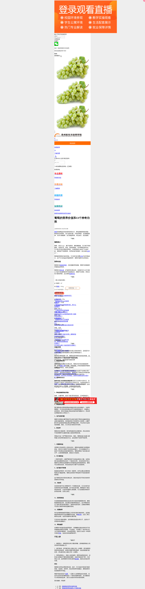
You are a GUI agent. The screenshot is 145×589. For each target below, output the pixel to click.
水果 (88, 251)
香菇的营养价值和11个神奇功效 (71, 588)
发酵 (66, 574)
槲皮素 (79, 514)
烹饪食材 (68, 213)
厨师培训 (62, 213)
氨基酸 (77, 559)
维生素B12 (58, 312)
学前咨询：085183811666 (61, 375)
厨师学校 (57, 213)
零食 (59, 533)
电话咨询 (72, 143)
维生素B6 (58, 318)
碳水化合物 (60, 331)
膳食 (56, 299)
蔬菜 (58, 350)
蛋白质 (57, 302)
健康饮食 (72, 273)
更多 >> (56, 354)
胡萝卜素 (62, 365)
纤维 (59, 299)
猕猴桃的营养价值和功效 (69, 586)
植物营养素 (63, 265)
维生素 (62, 270)
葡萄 (55, 232)
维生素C (57, 305)
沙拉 (81, 256)
